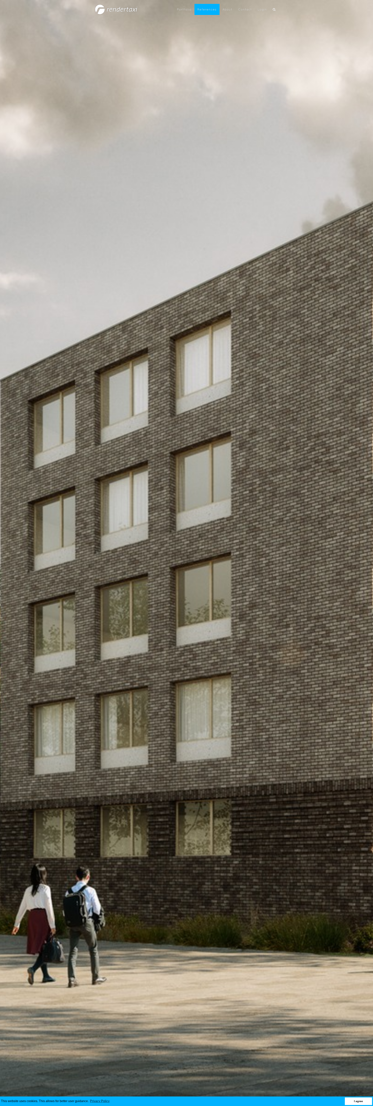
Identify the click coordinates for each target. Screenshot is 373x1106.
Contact (245, 9)
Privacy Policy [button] (100, 1101)
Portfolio (184, 9)
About (227, 9)
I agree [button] (358, 1101)
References (207, 9)
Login (262, 9)
